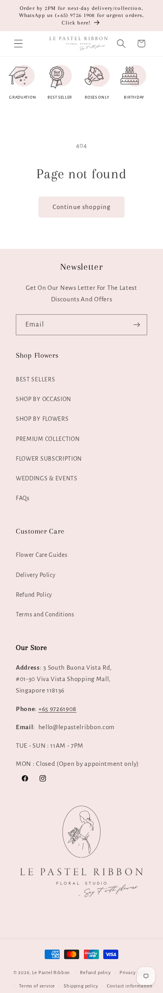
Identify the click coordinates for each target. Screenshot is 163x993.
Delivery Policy (35, 575)
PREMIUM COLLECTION (48, 439)
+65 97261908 (57, 709)
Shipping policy (81, 986)
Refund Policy (34, 595)
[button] (18, 44)
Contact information (130, 986)
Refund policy (95, 972)
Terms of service (37, 986)
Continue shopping (82, 206)
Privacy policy (134, 972)
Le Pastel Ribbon (51, 972)
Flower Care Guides (41, 555)
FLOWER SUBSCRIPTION (49, 458)
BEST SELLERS (35, 379)
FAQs (23, 498)
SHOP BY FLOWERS (42, 419)
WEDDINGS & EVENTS (47, 478)
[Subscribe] (137, 325)
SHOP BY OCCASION (43, 399)
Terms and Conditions (45, 614)
